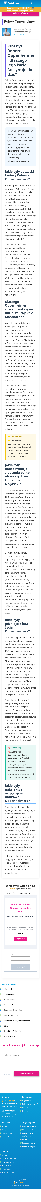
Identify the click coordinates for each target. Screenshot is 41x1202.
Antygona (6, 1130)
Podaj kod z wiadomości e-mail (20, 953)
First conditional (28, 1143)
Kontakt (25, 1111)
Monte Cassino (8, 1169)
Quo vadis (6, 1137)
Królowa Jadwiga (9, 1159)
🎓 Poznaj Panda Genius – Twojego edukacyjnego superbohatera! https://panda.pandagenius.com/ (20, 10)
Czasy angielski (28, 1130)
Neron (4, 1155)
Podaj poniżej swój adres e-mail (20, 916)
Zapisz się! (20, 939)
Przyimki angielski (29, 1147)
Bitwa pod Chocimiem (13, 1010)
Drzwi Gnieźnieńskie (12, 1031)
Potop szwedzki (10, 994)
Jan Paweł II (6, 1166)
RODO (25, 1108)
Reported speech (29, 1126)
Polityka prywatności (30, 1104)
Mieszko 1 (8, 989)
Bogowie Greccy (10, 1036)
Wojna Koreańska (11, 1015)
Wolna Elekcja (9, 1000)
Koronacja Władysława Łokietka (17, 1021)
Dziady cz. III (7, 1133)
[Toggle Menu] (36, 3)
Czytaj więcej (19, 34)
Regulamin (26, 1101)
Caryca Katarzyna (11, 1005)
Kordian (5, 1126)
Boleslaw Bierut (8, 1162)
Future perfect (28, 1140)
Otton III (7, 1026)
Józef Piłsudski (8, 1173)
